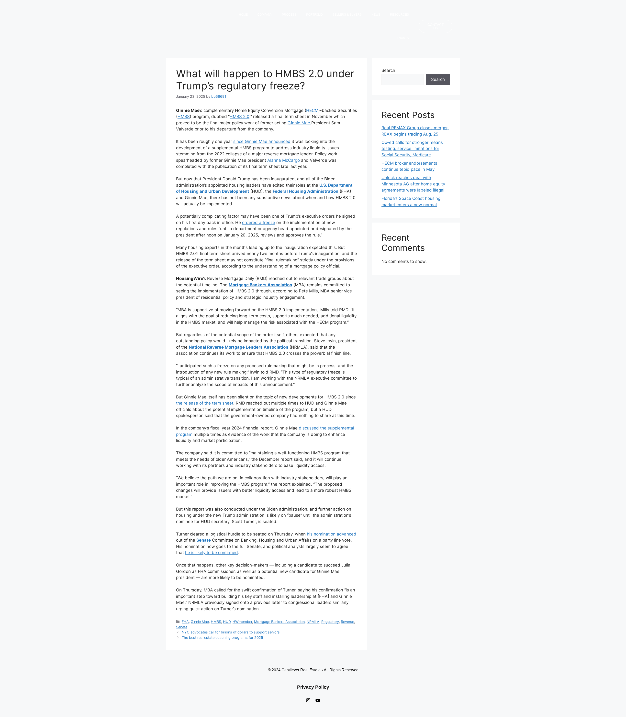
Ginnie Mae (299, 122)
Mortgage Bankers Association (279, 622)
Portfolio (314, 14)
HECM (312, 110)
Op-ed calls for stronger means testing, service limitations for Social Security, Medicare (412, 148)
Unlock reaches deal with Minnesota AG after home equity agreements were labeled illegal (413, 184)
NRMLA (313, 622)
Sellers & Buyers (347, 14)
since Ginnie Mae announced (262, 141)
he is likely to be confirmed (211, 552)
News (375, 14)
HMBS (184, 116)
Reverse (347, 622)
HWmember (242, 622)
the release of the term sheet (204, 403)
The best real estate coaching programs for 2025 (222, 637)
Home (243, 14)
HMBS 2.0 (239, 116)
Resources (399, 14)
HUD (227, 622)
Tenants (402, 38)
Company (264, 14)
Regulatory (330, 622)
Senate (181, 627)
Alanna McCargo (283, 160)
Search (388, 70)
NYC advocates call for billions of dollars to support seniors (231, 632)
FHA (185, 622)
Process (289, 14)
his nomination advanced (331, 534)
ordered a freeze (258, 222)
